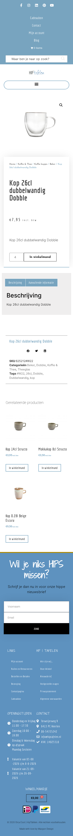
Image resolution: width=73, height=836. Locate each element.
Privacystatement (48, 691)
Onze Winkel (46, 669)
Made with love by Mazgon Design (36, 829)
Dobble (41, 365)
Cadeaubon (36, 18)
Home (12, 164)
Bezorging (16, 683)
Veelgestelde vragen (49, 683)
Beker (52, 164)
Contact (36, 25)
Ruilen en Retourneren (21, 669)
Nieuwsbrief (46, 676)
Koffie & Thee (25, 164)
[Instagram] (28, 5)
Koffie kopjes (40, 164)
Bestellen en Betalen (20, 676)
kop (32, 378)
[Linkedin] (36, 5)
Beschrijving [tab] (15, 282)
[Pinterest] (44, 5)
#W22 (21, 373)
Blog (36, 40)
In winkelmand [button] (17, 468)
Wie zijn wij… (46, 661)
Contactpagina (17, 691)
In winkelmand (40, 257)
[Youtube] (51, 5)
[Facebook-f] (21, 5)
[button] (37, 84)
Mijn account (36, 33)
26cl (29, 373)
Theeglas (24, 369)
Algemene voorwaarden (51, 698)
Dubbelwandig (18, 378)
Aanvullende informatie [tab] (41, 282)
